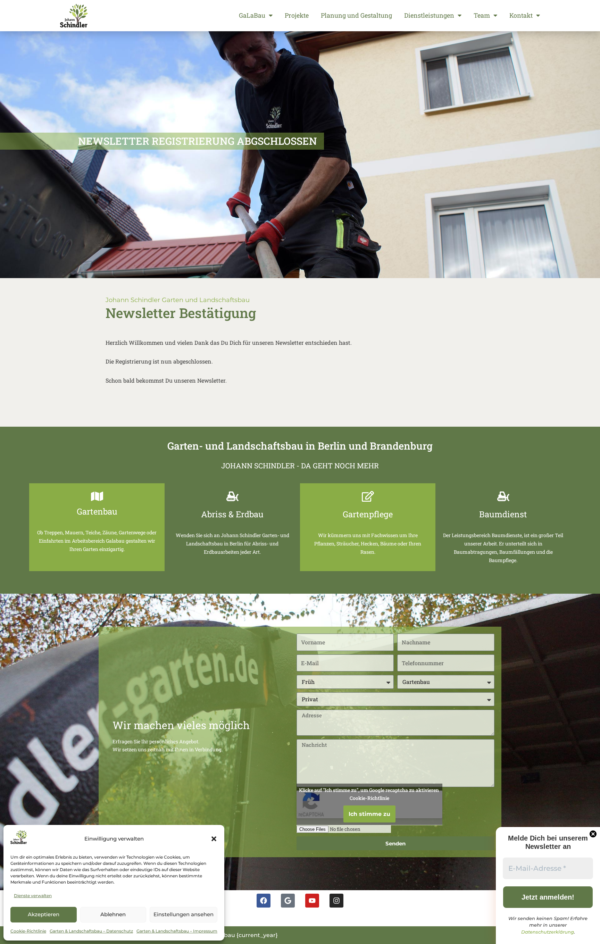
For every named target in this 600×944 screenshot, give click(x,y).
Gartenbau (97, 511)
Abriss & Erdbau (232, 514)
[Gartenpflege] (368, 496)
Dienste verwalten (33, 895)
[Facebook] (263, 901)
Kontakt (521, 15)
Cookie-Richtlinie (28, 931)
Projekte (297, 15)
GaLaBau (252, 15)
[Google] (288, 901)
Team (482, 15)
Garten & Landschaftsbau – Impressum (176, 931)
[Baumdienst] (503, 496)
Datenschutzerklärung (547, 932)
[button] (213, 838)
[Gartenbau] (97, 496)
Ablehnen (113, 914)
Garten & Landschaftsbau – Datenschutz (91, 931)
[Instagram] (336, 901)
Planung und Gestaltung (356, 15)
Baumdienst (503, 514)
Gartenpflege (368, 514)
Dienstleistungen (429, 15)
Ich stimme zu (369, 814)
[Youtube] (312, 901)
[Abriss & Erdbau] (232, 496)
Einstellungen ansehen (183, 914)
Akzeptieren (43, 914)
